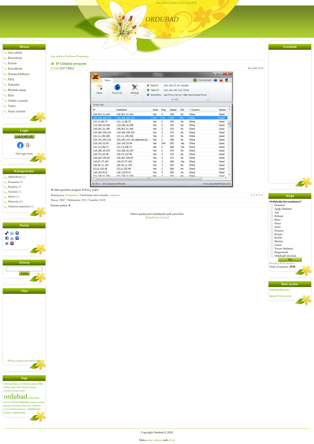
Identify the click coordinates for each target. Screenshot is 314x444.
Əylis (277, 227)
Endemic (8, 413)
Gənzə (278, 244)
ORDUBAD (15, 177)
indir (18, 387)
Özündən (279, 205)
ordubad (15, 396)
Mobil (11, 196)
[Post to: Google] (12, 237)
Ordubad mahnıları (19, 206)
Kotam (278, 234)
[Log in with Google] (27, 145)
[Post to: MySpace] (17, 237)
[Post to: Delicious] (6, 232)
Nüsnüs (278, 241)
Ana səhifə (162, 2)
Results (273, 263)
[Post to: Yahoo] (12, 243)
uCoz (172, 440)
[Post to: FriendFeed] (6, 243)
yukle (13, 387)
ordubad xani (33, 408)
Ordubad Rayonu (12, 384)
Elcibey (25, 387)
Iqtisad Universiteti (280, 295)
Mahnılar (13, 201)
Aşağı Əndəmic (283, 208)
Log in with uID (24, 136)
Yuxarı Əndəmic (283, 248)
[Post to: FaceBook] (6, 237)
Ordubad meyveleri (21, 405)
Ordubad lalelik (29, 384)
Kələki (278, 237)
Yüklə (55, 68)
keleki (7, 387)
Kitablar (13, 186)
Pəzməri (279, 230)
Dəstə (277, 223)
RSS (194, 2)
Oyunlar (13, 191)
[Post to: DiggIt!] (17, 232)
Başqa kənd (281, 252)
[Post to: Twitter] (12, 232)
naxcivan (19, 412)
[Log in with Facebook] (20, 145)
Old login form (24, 153)
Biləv (277, 219)
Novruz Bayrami (20, 402)
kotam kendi (19, 391)
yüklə (40, 383)
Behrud (278, 216)
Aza (276, 212)
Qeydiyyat (176, 2)
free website (155, 440)
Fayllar (69, 56)
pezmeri (8, 405)
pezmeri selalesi (37, 402)
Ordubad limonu (18, 409)
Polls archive (287, 263)
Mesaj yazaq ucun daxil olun (24, 360)
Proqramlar (13, 182)
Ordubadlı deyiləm (285, 255)
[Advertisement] (70, 177)
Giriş (187, 2)
